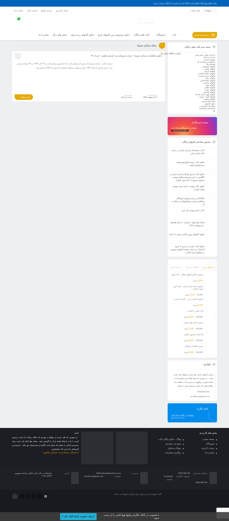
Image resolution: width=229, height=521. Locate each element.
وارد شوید (195, 10)
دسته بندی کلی (126, 97)
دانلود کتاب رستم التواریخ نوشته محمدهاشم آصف (190, 163)
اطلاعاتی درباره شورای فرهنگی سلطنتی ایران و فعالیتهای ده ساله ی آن (188, 201)
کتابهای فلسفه (209, 92)
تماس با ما (18, 10)
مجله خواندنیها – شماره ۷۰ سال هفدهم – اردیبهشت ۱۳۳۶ (187, 223)
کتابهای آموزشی (208, 66)
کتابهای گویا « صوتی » (206, 97)
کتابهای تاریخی (209, 71)
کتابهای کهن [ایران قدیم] (205, 94)
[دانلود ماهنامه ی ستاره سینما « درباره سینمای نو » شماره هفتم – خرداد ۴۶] (139, 77)
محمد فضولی (209, 104)
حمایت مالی (32, 10)
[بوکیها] (192, 22)
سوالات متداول (174, 448)
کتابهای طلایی (209, 87)
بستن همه (199, 55)
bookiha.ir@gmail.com (200, 396)
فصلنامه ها (210, 64)
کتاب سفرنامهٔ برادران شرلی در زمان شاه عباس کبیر (187, 151)
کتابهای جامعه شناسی (206, 73)
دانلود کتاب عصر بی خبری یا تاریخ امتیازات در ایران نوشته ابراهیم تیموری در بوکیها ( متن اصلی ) (187, 249)
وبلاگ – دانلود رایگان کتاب (169, 439)
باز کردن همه (210, 55)
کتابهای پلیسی (209, 69)
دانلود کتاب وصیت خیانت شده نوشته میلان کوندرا (188, 187)
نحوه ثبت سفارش (173, 443)
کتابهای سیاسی (209, 83)
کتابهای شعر (210, 85)
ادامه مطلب (25, 97)
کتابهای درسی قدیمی (206, 76)
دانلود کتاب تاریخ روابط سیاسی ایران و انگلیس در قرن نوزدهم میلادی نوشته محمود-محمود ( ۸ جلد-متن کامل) (187, 177)
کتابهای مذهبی (209, 99)
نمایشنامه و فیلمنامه (207, 108)
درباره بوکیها (46, 10)
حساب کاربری (62, 10)
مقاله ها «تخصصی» (207, 106)
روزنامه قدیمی (209, 59)
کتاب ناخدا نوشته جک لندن (192, 210)
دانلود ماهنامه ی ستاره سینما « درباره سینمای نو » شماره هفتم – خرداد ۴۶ (126, 55)
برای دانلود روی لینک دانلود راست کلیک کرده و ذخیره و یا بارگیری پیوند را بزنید (185, 3)
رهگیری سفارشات (172, 452)
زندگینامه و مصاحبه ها (206, 62)
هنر (214, 110)
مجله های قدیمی (208, 101)
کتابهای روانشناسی (207, 80)
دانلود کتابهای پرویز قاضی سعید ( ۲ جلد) (186, 234)
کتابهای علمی (209, 90)
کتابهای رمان (210, 78)
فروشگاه (210, 443)
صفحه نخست (208, 439)
